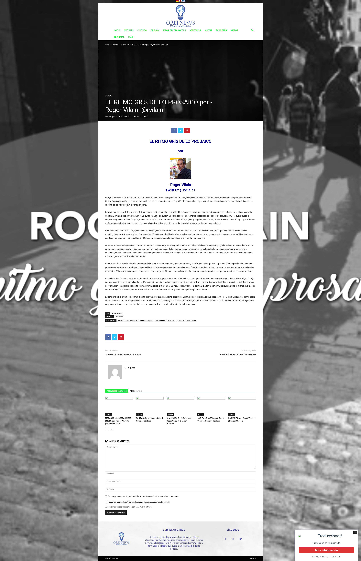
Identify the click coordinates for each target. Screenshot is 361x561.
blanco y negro (131, 320)
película (171, 320)
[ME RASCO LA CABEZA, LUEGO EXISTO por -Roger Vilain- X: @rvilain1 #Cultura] (119, 406)
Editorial (119, 37)
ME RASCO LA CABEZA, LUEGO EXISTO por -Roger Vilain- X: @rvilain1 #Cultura (118, 421)
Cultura (142, 30)
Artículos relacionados (117, 391)
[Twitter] (240, 539)
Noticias (128, 30)
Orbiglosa (113, 117)
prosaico (180, 320)
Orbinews (119, 317)
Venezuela (195, 30)
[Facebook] (225, 539)
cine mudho (160, 320)
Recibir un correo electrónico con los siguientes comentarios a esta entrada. (139, 502)
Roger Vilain (116, 313)
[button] (252, 30)
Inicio (117, 30)
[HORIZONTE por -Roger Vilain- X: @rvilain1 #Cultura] (242, 406)
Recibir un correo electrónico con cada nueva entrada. (130, 507)
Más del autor (136, 391)
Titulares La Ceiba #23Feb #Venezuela (123, 354)
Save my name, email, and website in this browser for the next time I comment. (143, 496)
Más (130, 37)
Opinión (155, 30)
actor (120, 320)
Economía (221, 30)
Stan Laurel (191, 320)
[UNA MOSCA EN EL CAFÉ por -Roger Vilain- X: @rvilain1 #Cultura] (180, 406)
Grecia (208, 30)
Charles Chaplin (146, 320)
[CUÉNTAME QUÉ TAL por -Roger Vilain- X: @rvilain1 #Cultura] (211, 406)
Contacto (252, 558)
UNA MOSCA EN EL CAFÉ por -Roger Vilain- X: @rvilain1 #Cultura (179, 421)
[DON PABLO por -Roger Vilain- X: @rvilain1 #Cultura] (150, 406)
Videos (234, 30)
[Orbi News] (180, 15)
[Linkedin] (233, 539)
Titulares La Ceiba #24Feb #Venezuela (238, 354)
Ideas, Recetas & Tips (174, 30)
